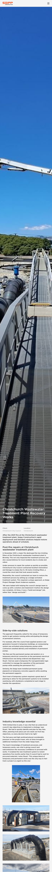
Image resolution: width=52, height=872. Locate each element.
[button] (48, 3)
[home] (8, 3)
